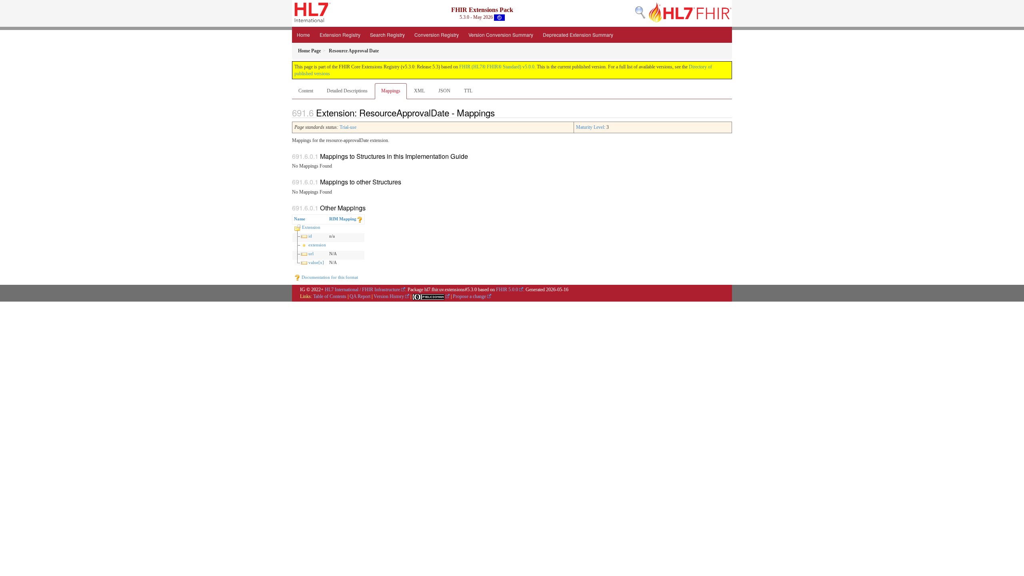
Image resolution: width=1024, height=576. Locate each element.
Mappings (390, 91)
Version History (389, 296)
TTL (468, 91)
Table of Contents (329, 296)
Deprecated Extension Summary (578, 34)
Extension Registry (340, 34)
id (310, 236)
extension (317, 244)
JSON (444, 91)
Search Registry (387, 34)
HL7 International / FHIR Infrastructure (362, 289)
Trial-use (348, 127)
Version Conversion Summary (500, 34)
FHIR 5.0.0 (507, 289)
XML (419, 91)
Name (299, 218)
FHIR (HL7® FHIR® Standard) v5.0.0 (496, 67)
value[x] (316, 262)
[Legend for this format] (359, 218)
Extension (311, 227)
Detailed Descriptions (347, 91)
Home (303, 34)
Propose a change (469, 296)
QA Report (360, 296)
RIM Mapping (342, 218)
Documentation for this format (329, 277)
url (311, 253)
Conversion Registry (436, 34)
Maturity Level (590, 127)
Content (305, 91)
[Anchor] (499, 112)
